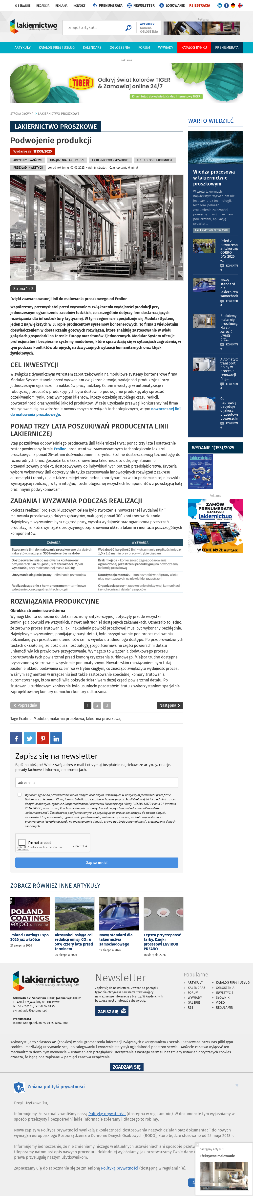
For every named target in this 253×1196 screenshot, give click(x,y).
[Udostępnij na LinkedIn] (56, 738)
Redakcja (42, 5)
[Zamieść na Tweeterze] (30, 738)
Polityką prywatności (119, 1168)
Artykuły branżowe (27, 160)
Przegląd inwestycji (28, 167)
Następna (168, 705)
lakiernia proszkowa (103, 718)
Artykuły (23, 47)
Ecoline (25, 718)
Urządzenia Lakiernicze (67, 160)
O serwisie (22, 5)
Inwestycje (224, 992)
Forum (144, 47)
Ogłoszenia (120, 47)
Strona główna (21, 113)
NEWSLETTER (144, 5)
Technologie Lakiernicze (155, 160)
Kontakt (79, 5)
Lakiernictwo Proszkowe (58, 113)
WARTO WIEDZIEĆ (210, 120)
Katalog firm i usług (57, 47)
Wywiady (165, 47)
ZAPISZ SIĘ (108, 1011)
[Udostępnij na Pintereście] (43, 738)
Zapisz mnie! (96, 862)
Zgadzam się (128, 1067)
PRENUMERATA (110, 5)
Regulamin (224, 1007)
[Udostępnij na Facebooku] (16, 738)
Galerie (194, 1002)
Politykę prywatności (107, 1113)
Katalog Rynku (194, 47)
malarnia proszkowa (67, 718)
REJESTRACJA (199, 5)
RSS (190, 1007)
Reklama (61, 5)
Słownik (223, 997)
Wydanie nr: (32, 151)
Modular (41, 718)
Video (220, 1002)
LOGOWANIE (175, 5)
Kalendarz (92, 47)
